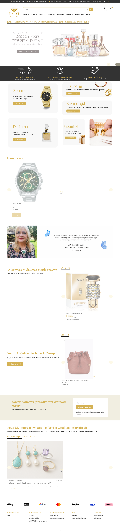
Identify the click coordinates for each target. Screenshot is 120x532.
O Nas (8, 515)
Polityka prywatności (34, 518)
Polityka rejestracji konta (35, 517)
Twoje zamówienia (98, 515)
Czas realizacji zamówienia (57, 518)
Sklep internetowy (59, 530)
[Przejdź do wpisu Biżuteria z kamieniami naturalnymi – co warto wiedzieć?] (35, 460)
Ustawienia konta (98, 517)
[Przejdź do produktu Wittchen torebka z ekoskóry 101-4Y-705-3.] (79, 359)
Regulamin (31, 515)
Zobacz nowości (15, 364)
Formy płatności (54, 515)
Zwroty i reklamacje (77, 517)
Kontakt (9, 517)
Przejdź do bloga (28, 436)
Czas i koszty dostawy (56, 517)
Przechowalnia (97, 518)
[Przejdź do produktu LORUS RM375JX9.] (29, 182)
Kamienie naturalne (15, 480)
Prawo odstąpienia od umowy (79, 518)
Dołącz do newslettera (84, 407)
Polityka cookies (33, 520)
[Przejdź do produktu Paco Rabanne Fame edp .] (83, 292)
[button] (91, 9)
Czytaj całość (12, 488)
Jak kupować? (75, 515)
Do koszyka (16, 215)
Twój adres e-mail (80, 403)
